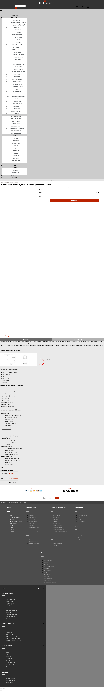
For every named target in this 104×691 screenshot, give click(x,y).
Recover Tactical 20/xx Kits (13, 640)
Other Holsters (17, 94)
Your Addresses (10, 680)
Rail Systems (17, 74)
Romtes (16, 153)
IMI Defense (16, 158)
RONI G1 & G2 (17, 27)
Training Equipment (16, 111)
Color (40, 196)
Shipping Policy (16, 168)
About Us (12, 519)
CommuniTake (16, 155)
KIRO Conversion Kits (16, 120)
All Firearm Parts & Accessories (60, 531)
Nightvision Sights (18, 57)
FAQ (15, 165)
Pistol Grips (17, 78)
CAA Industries (16, 150)
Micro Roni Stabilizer (12, 636)
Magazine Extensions (18, 86)
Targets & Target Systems (16, 110)
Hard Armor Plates (17, 103)
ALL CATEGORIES (14, 17)
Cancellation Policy (16, 173)
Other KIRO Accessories (16, 133)
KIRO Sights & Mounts (16, 126)
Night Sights (18, 59)
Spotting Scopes (18, 67)
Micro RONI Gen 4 (17, 20)
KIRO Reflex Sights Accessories (17, 128)
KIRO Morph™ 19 (10, 630)
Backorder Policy (16, 172)
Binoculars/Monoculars (18, 64)
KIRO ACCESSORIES (15, 115)
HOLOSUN (16, 138)
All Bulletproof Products (34, 527)
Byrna (16, 148)
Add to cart (74, 200)
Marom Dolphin (16, 160)
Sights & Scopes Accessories (18, 71)
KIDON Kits (9, 632)
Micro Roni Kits (10, 634)
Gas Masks (17, 98)
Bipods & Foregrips (11, 610)
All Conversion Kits (82, 521)
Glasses (17, 113)
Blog (15, 163)
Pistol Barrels (16, 47)
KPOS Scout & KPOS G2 (17, 44)
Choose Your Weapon (15, 517)
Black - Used (12, 478)
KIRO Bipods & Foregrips (16, 116)
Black (16, 478)
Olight (16, 142)
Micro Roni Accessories (18, 25)
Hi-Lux (16, 147)
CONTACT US (14, 177)
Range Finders (18, 66)
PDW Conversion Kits (16, 19)
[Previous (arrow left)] (0, 690)
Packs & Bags (17, 104)
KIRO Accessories (11, 599)
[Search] (16, 8)
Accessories (18, 32)
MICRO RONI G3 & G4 (82, 515)
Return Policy (16, 170)
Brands (14, 135)
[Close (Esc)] (4, 688)
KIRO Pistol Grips (16, 123)
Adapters (18, 39)
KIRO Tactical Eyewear (16, 130)
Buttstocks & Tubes (17, 72)
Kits (18, 30)
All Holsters (80, 539)
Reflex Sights (47, 564)
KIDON (17, 35)
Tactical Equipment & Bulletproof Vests (15, 96)
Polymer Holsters (17, 91)
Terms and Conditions (15, 535)
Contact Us (12, 525)
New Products (7, 182)
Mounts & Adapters (18, 69)
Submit (57, 498)
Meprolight (16, 162)
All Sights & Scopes (48, 560)
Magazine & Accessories (17, 83)
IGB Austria (16, 140)
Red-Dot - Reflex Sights (18, 54)
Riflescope (18, 56)
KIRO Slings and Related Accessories (16, 131)
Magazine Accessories (18, 84)
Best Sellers (15, 15)
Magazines (18, 88)
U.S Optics (16, 145)
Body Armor (17, 99)
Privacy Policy (13, 531)
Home (14, 14)
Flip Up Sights (18, 62)
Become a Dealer (11, 667)
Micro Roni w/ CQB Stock (13, 638)
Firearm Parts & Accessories (16, 51)
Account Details (10, 678)
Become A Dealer (14, 175)
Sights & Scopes (17, 52)
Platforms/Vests (17, 106)
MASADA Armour (16, 143)
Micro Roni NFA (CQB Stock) (18, 24)
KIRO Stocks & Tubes (16, 118)
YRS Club (12, 529)
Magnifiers (18, 61)
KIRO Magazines (16, 121)
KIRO (16, 136)
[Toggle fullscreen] (1, 688)
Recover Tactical (16, 152)
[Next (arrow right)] (1, 690)
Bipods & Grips (17, 76)
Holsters (16, 89)
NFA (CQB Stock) (18, 29)
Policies (15, 167)
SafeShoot (16, 157)
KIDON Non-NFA (18, 37)
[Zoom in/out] (0, 688)
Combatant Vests (17, 101)
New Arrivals (15, 182)
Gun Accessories (17, 81)
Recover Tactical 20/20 (17, 34)
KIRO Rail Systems (16, 125)
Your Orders (9, 682)
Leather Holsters (17, 93)
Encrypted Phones (16, 49)
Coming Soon (56, 545)
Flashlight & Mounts (17, 79)
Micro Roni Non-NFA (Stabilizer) (18, 22)
